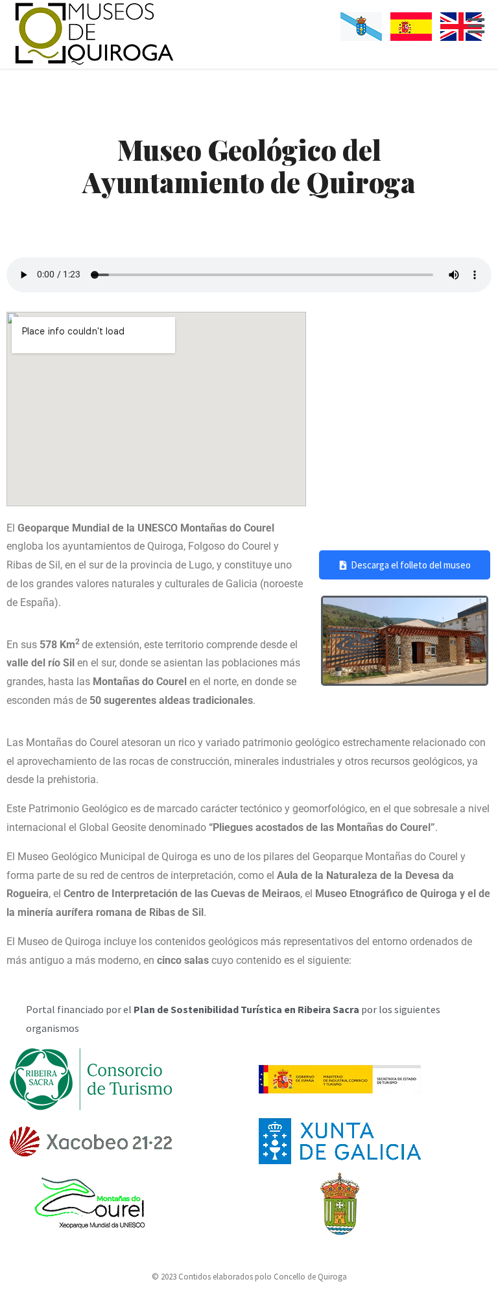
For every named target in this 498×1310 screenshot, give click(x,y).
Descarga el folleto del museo (411, 565)
